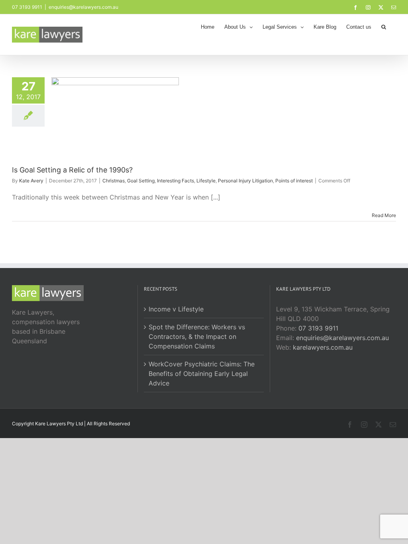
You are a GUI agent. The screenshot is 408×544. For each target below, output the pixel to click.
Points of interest (294, 181)
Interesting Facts (175, 181)
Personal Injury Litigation (245, 181)
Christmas (113, 181)
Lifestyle (206, 181)
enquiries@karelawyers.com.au (83, 7)
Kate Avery (31, 181)
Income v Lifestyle (176, 309)
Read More (384, 215)
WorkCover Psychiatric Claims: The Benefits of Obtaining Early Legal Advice (202, 373)
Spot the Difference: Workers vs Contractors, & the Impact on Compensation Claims (197, 336)
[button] (383, 26)
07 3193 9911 (318, 328)
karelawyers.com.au (323, 347)
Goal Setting (141, 181)
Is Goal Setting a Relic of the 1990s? (72, 170)
